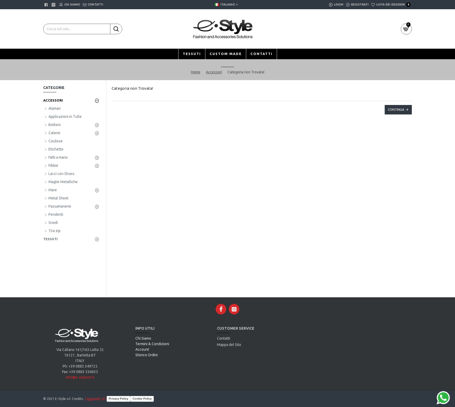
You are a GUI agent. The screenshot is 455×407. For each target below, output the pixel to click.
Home (195, 72)
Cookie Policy (142, 398)
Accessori (214, 72)
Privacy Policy (118, 398)
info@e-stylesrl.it (80, 377)
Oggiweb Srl (95, 399)
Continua (396, 109)
